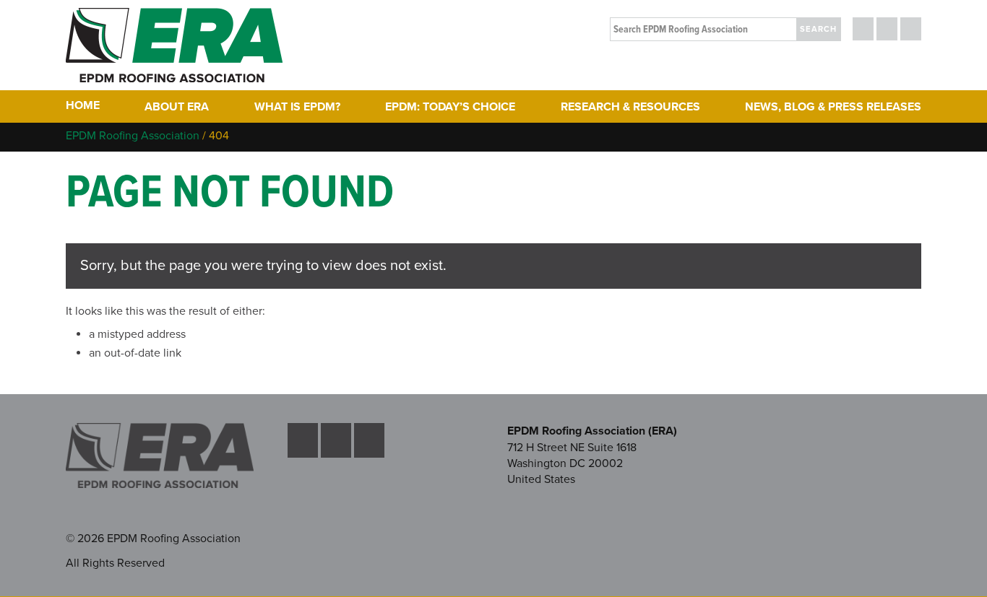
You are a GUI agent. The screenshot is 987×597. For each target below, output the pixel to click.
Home (83, 105)
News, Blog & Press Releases (833, 107)
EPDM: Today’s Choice (450, 107)
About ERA (177, 107)
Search (818, 29)
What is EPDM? (297, 107)
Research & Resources (630, 107)
